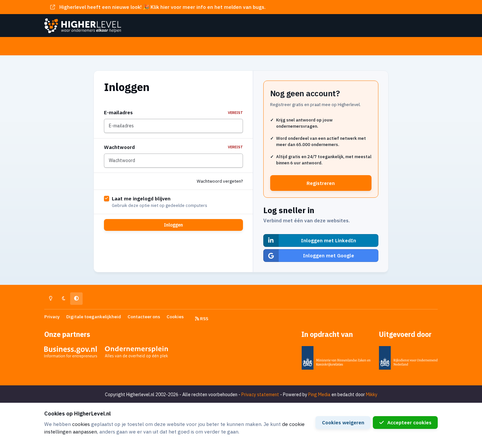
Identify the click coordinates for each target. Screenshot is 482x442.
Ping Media (319, 394)
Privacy (52, 317)
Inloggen (173, 225)
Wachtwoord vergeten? (220, 181)
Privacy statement (260, 394)
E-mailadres (173, 112)
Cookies (175, 317)
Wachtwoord (173, 147)
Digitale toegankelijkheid (93, 317)
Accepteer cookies (409, 422)
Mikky (371, 394)
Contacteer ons (144, 317)
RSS (203, 319)
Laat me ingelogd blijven (141, 198)
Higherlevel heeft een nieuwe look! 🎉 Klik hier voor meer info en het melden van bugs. (162, 7)
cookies (81, 424)
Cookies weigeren (343, 422)
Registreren (321, 183)
